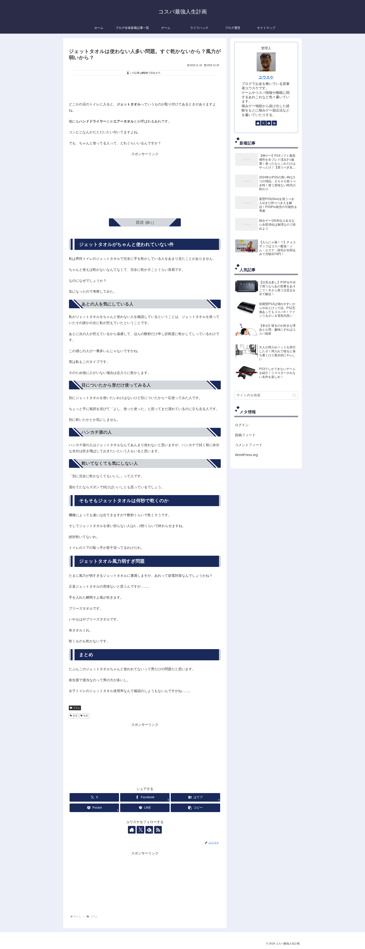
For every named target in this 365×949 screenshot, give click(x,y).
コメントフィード (248, 445)
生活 (75, 715)
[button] (195, 808)
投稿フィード (245, 435)
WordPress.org (246, 455)
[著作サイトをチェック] (132, 830)
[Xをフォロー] (140, 830)
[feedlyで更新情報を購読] (268, 123)
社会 (85, 715)
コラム (76, 707)
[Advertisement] (145, 87)
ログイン (242, 425)
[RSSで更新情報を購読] (158, 830)
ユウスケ (266, 77)
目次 (140, 222)
